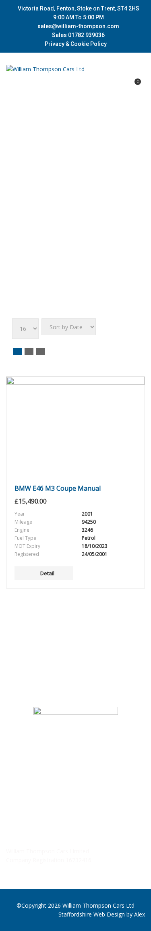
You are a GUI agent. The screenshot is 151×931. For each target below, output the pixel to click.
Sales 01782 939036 (78, 35)
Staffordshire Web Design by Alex (101, 914)
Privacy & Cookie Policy (76, 44)
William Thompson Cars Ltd (98, 905)
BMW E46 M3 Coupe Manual (57, 488)
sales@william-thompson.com (78, 26)
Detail (47, 573)
